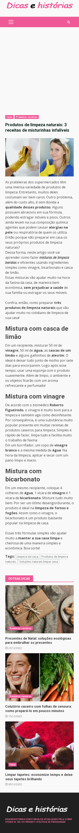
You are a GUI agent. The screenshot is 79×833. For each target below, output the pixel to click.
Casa (9, 117)
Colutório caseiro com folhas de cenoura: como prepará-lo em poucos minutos (39, 677)
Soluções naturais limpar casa (38, 561)
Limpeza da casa (27, 556)
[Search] (68, 22)
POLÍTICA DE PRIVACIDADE (51, 822)
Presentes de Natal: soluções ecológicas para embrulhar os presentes (39, 609)
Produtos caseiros (26, 117)
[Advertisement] (39, 74)
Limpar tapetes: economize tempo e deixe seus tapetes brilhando (39, 745)
